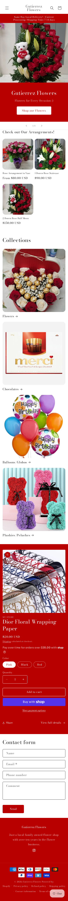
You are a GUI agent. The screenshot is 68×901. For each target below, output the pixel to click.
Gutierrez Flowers (32, 881)
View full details (51, 723)
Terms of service (47, 891)
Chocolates (11, 389)
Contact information (26, 891)
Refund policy (38, 886)
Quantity (7, 672)
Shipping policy (57, 886)
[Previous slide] (26, 126)
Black (24, 665)
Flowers (8, 316)
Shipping (7, 641)
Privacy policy (21, 886)
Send (13, 809)
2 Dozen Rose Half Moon (16, 218)
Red (39, 665)
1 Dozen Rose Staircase (47, 173)
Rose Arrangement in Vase (16, 173)
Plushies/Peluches (16, 535)
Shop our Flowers (34, 111)
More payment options (34, 710)
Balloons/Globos (15, 462)
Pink (9, 665)
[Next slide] (42, 126)
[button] (7, 8)
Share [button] (9, 723)
